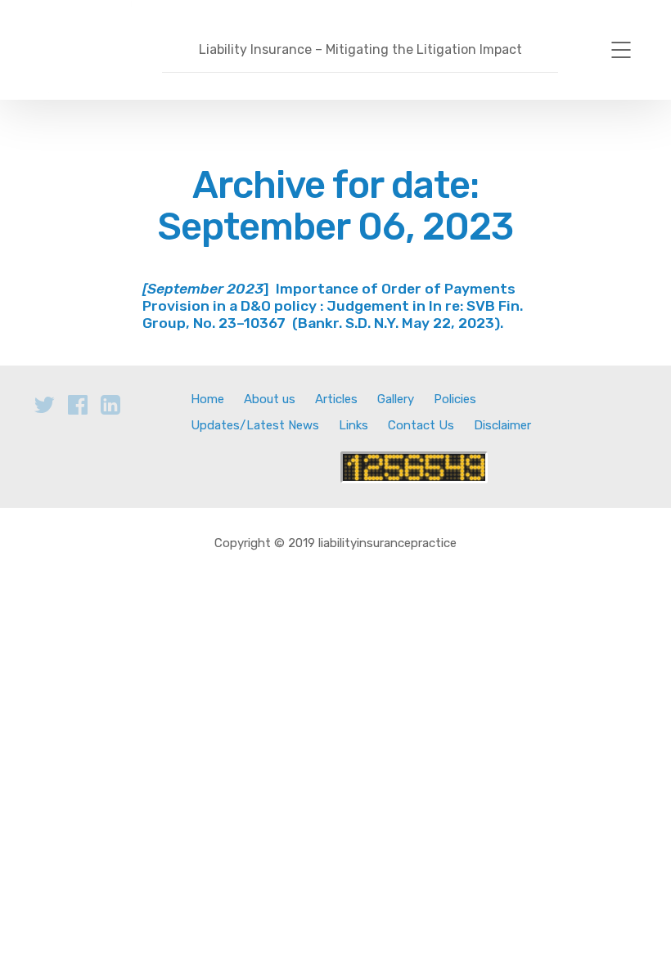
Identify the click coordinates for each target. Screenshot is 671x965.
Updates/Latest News (255, 425)
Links (353, 425)
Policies (455, 399)
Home (207, 399)
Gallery (395, 399)
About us (269, 399)
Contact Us (421, 425)
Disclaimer (502, 425)
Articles (336, 399)
